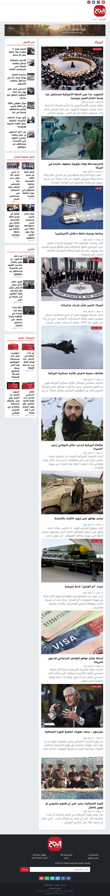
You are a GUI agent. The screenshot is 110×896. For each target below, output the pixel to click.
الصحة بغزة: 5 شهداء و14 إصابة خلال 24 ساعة (17, 52)
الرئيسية (102, 19)
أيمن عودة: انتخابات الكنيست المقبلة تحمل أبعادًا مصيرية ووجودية (16, 122)
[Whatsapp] (47, 878)
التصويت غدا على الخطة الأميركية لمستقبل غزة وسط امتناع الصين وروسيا (74, 96)
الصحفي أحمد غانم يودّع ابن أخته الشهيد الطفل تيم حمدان (16, 93)
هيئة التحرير (48, 884)
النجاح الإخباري (99, 11)
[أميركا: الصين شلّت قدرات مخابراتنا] (72, 279)
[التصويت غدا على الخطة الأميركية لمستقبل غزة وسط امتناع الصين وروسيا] (72, 68)
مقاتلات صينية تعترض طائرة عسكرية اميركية (75, 373)
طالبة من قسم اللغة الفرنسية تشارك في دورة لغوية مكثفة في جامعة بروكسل (14, 224)
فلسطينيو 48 (66, 855)
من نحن (63, 884)
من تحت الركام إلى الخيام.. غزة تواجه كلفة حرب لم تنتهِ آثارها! (28, 360)
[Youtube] (41, 878)
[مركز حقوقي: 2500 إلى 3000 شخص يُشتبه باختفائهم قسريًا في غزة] (30, 105)
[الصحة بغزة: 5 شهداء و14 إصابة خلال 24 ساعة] (30, 51)
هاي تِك (98, 188)
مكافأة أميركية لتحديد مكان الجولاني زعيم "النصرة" (77, 447)
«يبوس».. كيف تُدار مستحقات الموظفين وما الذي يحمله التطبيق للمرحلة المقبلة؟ (14, 365)
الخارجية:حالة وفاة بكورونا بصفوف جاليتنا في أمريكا (75, 166)
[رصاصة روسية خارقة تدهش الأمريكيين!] (72, 207)
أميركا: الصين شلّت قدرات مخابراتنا (82, 305)
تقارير (31, 249)
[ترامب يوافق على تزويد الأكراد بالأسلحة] (72, 492)
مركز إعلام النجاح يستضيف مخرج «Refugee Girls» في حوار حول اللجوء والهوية (29, 225)
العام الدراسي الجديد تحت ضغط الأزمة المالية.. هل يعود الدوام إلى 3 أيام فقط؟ (28, 402)
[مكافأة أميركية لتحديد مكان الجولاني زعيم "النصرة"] (72, 419)
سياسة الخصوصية (55, 888)
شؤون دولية (96, 260)
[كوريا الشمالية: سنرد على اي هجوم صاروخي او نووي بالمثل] (72, 777)
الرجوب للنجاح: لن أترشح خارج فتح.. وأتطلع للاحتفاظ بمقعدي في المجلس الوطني (13, 402)
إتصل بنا (56, 884)
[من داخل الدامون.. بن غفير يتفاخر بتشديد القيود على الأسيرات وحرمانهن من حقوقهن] (30, 134)
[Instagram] (63, 878)
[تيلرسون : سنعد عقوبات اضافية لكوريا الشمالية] (72, 706)
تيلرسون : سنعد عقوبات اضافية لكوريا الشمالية (74, 732)
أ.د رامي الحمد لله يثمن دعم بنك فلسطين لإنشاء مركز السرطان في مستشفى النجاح (13, 186)
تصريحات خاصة (26, 338)
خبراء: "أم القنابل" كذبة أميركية (84, 587)
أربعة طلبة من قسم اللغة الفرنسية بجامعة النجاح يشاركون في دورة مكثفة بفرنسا (28, 184)
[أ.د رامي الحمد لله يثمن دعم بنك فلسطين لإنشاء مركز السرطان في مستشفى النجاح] (13, 166)
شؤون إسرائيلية (39, 855)
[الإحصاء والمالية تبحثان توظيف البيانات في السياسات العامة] (30, 62)
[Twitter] (57, 878)
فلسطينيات (97, 49)
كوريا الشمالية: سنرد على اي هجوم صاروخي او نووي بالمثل (74, 805)
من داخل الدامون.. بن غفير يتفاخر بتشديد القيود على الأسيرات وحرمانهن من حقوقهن (17, 139)
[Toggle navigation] (89, 2)
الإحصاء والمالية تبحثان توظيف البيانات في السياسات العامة (17, 65)
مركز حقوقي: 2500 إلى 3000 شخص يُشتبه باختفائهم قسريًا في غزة (17, 108)
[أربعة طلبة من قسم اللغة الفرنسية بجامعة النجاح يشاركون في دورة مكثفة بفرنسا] (28, 166)
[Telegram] (52, 878)
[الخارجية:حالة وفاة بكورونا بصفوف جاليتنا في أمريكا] (72, 138)
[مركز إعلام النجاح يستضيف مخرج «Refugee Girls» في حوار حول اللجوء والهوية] (28, 207)
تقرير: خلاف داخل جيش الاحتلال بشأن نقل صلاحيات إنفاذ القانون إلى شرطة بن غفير (15, 290)
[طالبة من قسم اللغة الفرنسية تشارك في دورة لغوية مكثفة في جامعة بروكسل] (13, 207)
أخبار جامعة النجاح (24, 157)
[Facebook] (68, 878)
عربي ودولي (93, 858)
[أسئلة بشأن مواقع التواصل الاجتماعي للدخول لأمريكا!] (72, 632)
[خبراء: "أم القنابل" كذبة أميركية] (72, 560)
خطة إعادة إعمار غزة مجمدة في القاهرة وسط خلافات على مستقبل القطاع (15, 316)
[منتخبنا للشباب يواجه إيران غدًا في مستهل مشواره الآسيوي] (30, 77)
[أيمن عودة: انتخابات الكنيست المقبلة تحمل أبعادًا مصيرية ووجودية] (30, 120)
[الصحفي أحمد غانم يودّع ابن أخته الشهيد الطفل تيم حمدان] (30, 91)
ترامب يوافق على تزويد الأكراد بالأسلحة (79, 519)
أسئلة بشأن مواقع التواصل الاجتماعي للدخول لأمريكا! (75, 660)
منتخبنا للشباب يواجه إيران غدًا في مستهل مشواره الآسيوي (16, 79)
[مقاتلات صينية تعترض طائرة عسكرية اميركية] (72, 347)
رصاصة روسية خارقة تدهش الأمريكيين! (79, 234)
